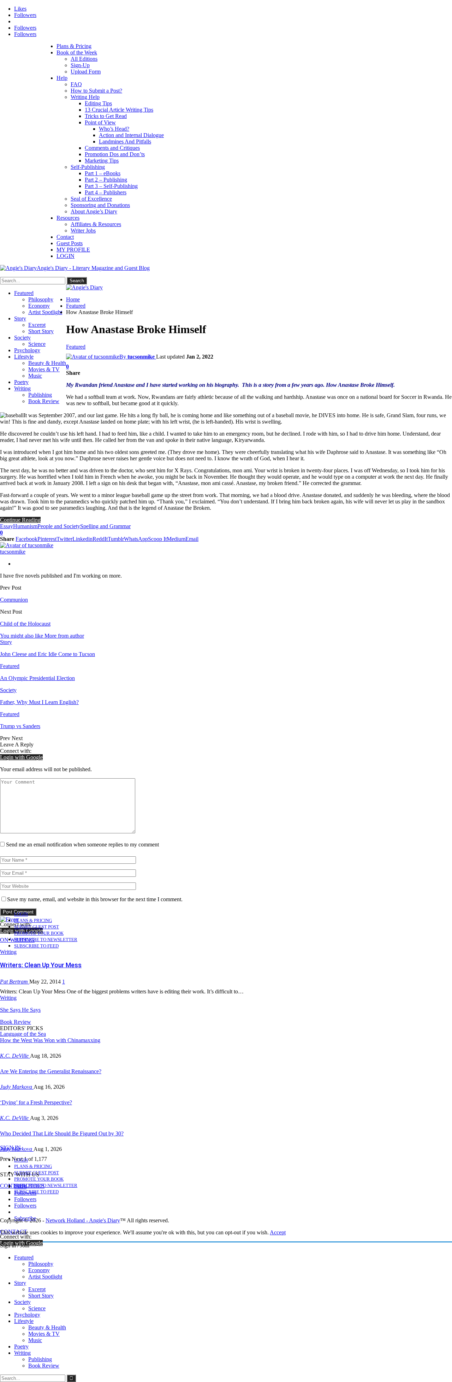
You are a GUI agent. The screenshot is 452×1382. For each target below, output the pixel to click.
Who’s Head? (114, 129)
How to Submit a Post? (96, 91)
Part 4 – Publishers (105, 192)
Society (22, 338)
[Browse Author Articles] (26, 545)
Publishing (40, 395)
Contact (65, 237)
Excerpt (37, 325)
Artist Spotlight (45, 312)
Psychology (27, 350)
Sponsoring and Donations (100, 205)
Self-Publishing (88, 167)
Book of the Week (76, 52)
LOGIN (65, 256)
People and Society (58, 526)
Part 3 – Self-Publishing (111, 186)
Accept (278, 1232)
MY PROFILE (73, 250)
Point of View (100, 122)
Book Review (43, 401)
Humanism (25, 526)
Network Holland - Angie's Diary (83, 1220)
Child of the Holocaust (25, 624)
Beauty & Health (47, 363)
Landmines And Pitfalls (125, 141)
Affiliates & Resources (96, 224)
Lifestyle (24, 357)
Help (61, 78)
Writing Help (85, 97)
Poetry (21, 382)
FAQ (76, 84)
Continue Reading (20, 520)
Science (37, 344)
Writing (22, 388)
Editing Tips (98, 103)
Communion (14, 600)
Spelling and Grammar (105, 526)
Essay (6, 526)
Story (20, 318)
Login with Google (21, 757)
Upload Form (86, 72)
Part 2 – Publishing (106, 180)
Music (35, 376)
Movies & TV (44, 369)
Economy (39, 306)
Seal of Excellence (91, 199)
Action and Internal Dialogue (131, 135)
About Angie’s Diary (94, 211)
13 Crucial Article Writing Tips (119, 110)
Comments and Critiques (112, 148)
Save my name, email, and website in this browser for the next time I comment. (95, 899)
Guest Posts (69, 243)
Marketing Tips (102, 161)
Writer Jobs (83, 231)
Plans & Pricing (73, 46)
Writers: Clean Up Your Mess (41, 965)
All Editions (84, 59)
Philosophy (40, 299)
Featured (24, 293)
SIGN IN (10, 1148)
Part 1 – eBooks (102, 173)
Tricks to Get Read (106, 116)
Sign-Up (80, 65)
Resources (67, 218)
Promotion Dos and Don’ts (115, 154)
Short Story (41, 331)
